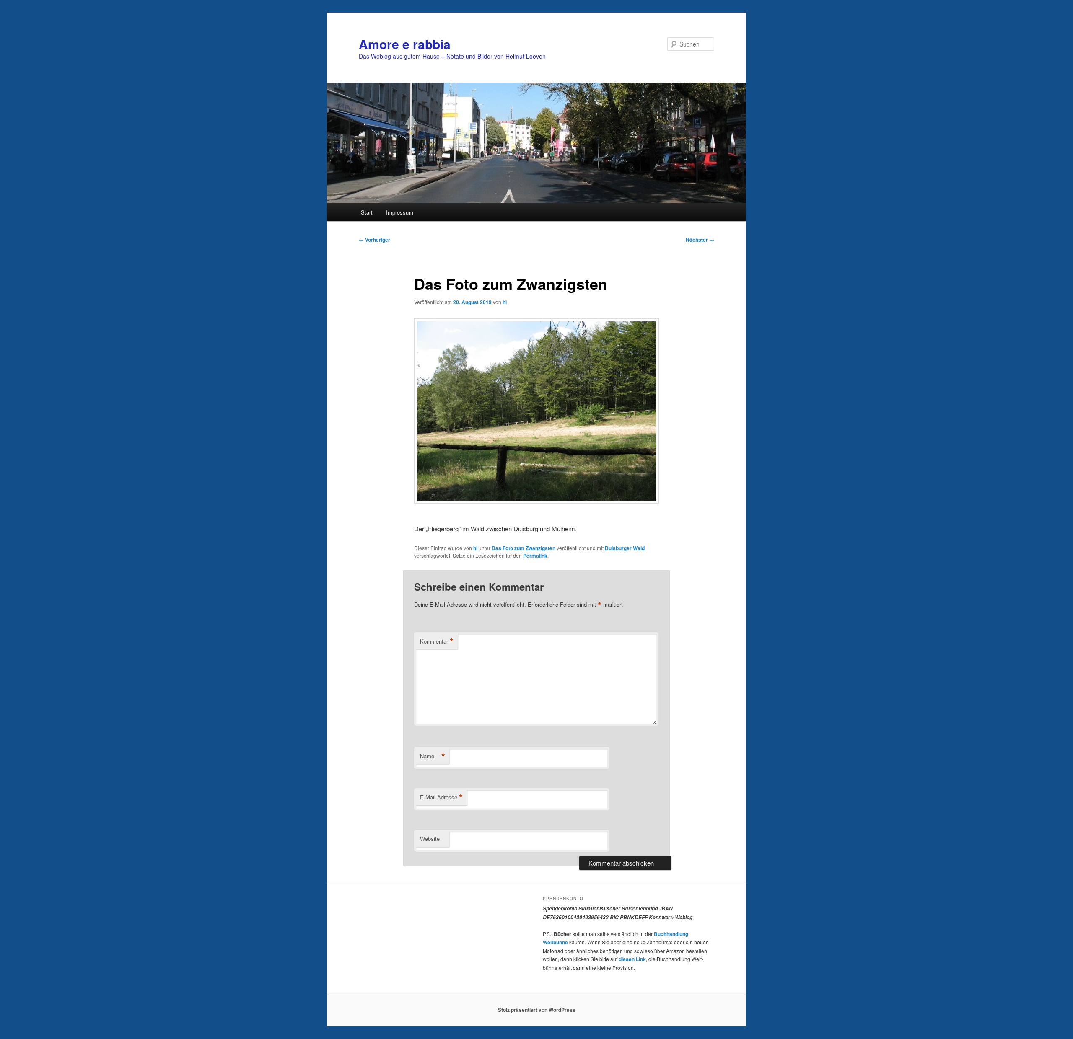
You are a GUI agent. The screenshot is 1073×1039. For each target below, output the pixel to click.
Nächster (700, 239)
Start (367, 212)
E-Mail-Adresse (441, 797)
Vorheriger (374, 239)
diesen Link (632, 959)
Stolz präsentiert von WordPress (536, 1009)
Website (430, 839)
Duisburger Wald (625, 548)
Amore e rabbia (405, 44)
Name (432, 756)
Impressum (399, 212)
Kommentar (437, 641)
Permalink (535, 555)
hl (505, 302)
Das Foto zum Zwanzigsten (523, 548)
